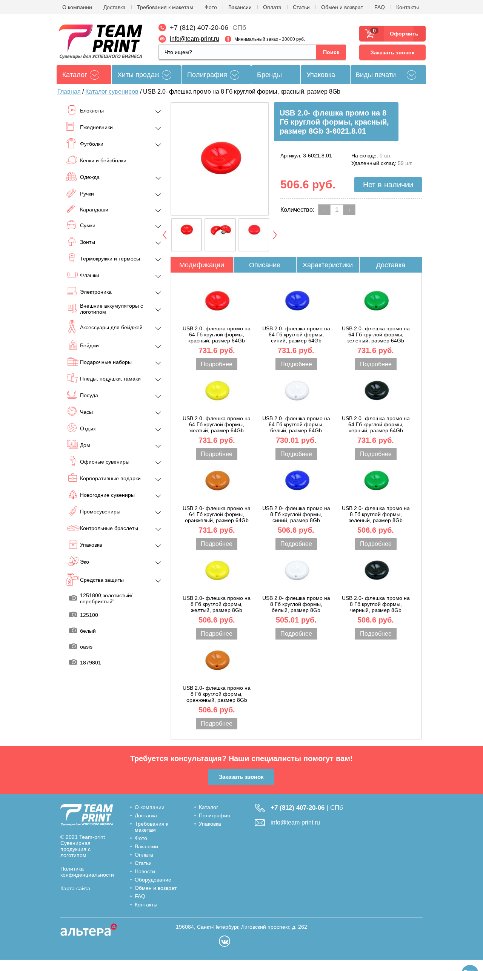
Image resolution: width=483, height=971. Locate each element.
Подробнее (216, 364)
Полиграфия (207, 75)
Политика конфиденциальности (87, 872)
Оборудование (153, 880)
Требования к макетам (165, 7)
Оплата (272, 7)
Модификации (201, 265)
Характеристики (328, 265)
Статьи (301, 7)
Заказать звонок (392, 52)
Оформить (402, 34)
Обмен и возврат (342, 7)
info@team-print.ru (194, 38)
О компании (77, 7)
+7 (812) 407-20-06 (199, 27)
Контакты (407, 7)
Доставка (114, 7)
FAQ (379, 7)
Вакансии (240, 7)
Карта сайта (75, 888)
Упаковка (320, 75)
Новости (145, 871)
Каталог (208, 807)
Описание (264, 265)
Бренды (269, 75)
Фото (211, 7)
